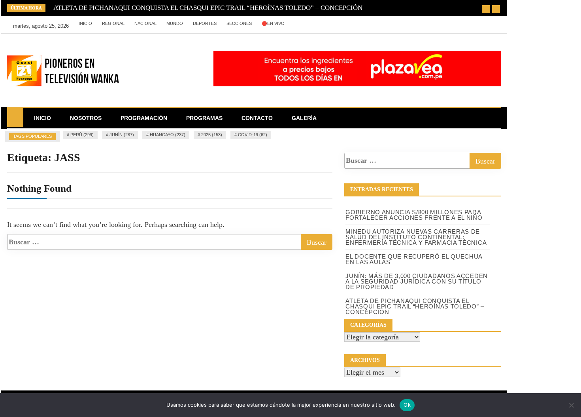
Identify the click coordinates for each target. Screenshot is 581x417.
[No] (571, 405)
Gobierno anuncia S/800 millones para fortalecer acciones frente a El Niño (413, 215)
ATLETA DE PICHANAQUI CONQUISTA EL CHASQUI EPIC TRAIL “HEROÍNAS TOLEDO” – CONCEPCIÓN (207, 7)
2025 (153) (211, 134)
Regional (113, 23)
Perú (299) (82, 134)
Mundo (174, 23)
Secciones (239, 23)
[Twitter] (363, 24)
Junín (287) (121, 134)
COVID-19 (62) (252, 134)
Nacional (145, 23)
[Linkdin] (386, 24)
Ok (407, 405)
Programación (144, 118)
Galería (304, 118)
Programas (204, 118)
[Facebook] (351, 24)
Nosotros (86, 118)
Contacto (257, 118)
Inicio (85, 23)
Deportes (205, 23)
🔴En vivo (273, 23)
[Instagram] (375, 24)
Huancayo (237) (167, 134)
